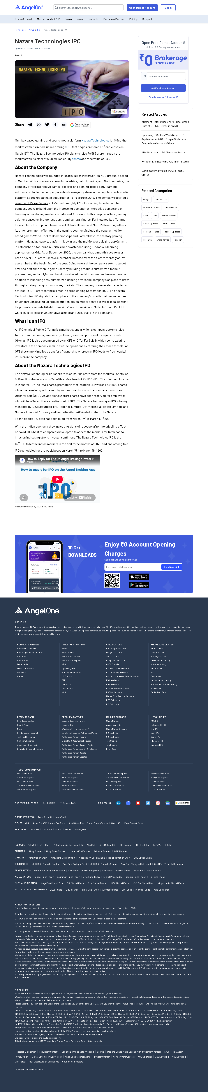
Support (147, 19)
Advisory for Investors (124, 1056)
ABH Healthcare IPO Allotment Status (163, 152)
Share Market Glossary (116, 729)
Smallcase (47, 829)
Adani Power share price (117, 777)
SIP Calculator (113, 656)
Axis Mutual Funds (97, 883)
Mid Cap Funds (142, 889)
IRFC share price (24, 773)
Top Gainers (111, 740)
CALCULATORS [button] (114, 644)
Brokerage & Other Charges (30, 652)
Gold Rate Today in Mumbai (45, 864)
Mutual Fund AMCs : (26, 883)
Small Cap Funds (90, 889)
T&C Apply (178, 1051)
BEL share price (113, 789)
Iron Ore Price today (136, 876)
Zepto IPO (155, 737)
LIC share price (158, 789)
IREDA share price (25, 781)
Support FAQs (69, 803)
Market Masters (169, 215)
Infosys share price (159, 777)
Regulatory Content (48, 1051)
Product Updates (172, 231)
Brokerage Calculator (116, 648)
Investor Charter (102, 1056)
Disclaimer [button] (21, 990)
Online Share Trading (160, 660)
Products (93, 19)
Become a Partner (113, 19)
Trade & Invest (23, 19)
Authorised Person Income (74, 737)
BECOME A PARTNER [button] (72, 717)
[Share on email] (64, 125)
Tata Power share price (72, 789)
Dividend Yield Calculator (117, 668)
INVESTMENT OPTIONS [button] (74, 644)
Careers (21, 676)
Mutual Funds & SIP (48, 19)
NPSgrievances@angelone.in (28, 1027)
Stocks (65, 648)
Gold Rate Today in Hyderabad (136, 864)
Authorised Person (159, 692)
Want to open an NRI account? (163, 97)
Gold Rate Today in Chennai (104, 864)
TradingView (80, 829)
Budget (146, 199)
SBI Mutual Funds (75, 883)
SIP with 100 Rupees (71, 656)
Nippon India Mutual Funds (171, 883)
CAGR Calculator (114, 664)
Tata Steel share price (116, 773)
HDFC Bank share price (72, 773)
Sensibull (34, 829)
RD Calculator (112, 684)
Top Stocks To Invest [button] (29, 769)
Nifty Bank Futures (55, 851)
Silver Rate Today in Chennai (116, 870)
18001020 (50, 803)
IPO (68, 147)
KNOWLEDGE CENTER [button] (162, 644)
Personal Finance (151, 231)
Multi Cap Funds (161, 889)
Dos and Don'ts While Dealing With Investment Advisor (134, 1051)
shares (76, 159)
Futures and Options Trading (164, 684)
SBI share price (69, 785)
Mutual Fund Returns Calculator (120, 696)
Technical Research (26, 737)
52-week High (112, 733)
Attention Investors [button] (27, 904)
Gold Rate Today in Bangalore (168, 864)
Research (147, 239)
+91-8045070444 (65, 1031)
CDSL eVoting (162, 1056)
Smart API (116, 823)
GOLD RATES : (22, 864)
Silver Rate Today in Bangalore (83, 870)
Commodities (161, 199)
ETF (63, 680)
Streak (58, 829)
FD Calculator (112, 680)
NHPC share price (70, 777)
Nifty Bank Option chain (63, 857)
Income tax (156, 688)
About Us (21, 656)
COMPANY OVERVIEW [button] (28, 644)
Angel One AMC (45, 817)
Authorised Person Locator (74, 756)
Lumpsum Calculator (115, 660)
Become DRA (68, 725)
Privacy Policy (70, 1041)
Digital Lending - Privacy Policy (47, 1056)
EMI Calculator (113, 704)
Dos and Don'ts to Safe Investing (78, 1051)
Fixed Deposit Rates (133, 823)
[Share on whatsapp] (39, 125)
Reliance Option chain (119, 857)
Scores (100, 1051)
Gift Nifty (170, 844)
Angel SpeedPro (76, 823)
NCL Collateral (145, 1056)
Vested (68, 829)
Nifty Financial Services (66, 844)
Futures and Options (71, 672)
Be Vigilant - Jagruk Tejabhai (30, 749)
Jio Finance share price (161, 785)
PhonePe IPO (157, 741)
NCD (64, 692)
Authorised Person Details (74, 752)
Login (168, 7)
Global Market (171, 207)
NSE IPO (155, 721)
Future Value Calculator (117, 672)
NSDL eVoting (179, 1056)
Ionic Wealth (60, 817)
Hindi (145, 215)
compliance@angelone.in (90, 1024)
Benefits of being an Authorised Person (80, 733)
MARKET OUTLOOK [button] (116, 717)
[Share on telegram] (30, 125)
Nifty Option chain (38, 857)
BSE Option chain (143, 857)
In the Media (22, 664)
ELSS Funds (56, 889)
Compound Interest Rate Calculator (122, 676)
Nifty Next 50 (88, 844)
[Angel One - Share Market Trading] (29, 7)
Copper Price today (44, 876)
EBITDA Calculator (114, 692)
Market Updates (150, 223)
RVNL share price (70, 781)
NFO (64, 664)
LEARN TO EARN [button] (25, 717)
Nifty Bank (44, 844)
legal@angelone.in (94, 1034)
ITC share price (157, 781)
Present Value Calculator (117, 688)
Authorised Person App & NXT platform (80, 749)
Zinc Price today (91, 876)
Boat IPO (155, 733)
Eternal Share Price (115, 785)
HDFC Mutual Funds (119, 883)
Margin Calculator (114, 652)
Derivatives (156, 676)
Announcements (113, 725)
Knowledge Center (25, 721)
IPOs (155, 215)
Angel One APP (40, 823)
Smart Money (23, 725)
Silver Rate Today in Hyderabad (49, 870)
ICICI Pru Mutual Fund (143, 883)
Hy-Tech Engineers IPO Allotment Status (165, 161)
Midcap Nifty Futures (79, 851)
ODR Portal (20, 1061)
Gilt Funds (127, 889)
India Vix (157, 844)
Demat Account (158, 652)
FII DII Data (111, 749)
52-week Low (112, 737)
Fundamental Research (27, 733)
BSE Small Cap (142, 844)
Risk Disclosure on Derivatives (44, 1061)
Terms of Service (88, 1041)
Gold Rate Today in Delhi (75, 864)
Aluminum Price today (68, 876)
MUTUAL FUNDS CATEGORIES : (31, 889)
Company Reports (25, 740)
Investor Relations (25, 668)
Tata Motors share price (28, 785)
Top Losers (111, 745)
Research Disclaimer (25, 1051)
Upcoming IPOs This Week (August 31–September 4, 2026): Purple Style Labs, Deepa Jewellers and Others (164, 139)
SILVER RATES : (23, 870)
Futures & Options (151, 207)
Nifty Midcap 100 (107, 844)
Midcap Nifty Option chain (91, 857)
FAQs (166, 1051)
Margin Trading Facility (97, 823)
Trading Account (158, 656)
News (80, 19)
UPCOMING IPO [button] (158, 717)
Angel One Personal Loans (77, 1056)
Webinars (21, 672)
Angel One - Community (28, 745)
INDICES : (20, 844)
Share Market (163, 239)
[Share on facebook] (55, 125)
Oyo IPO (154, 729)
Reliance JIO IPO (158, 725)
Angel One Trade (57, 823)
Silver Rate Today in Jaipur (147, 870)
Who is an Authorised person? (75, 729)
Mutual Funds (169, 223)
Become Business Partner (73, 721)
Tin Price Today (157, 876)
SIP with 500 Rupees (71, 660)
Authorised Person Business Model (77, 745)
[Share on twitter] (47, 125)
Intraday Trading (158, 664)
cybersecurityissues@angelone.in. (102, 1031)
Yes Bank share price (26, 789)
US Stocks (67, 676)
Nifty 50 (32, 844)
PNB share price (113, 781)
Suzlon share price (25, 777)
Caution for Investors (72, 1061)
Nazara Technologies (95, 140)
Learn (68, 19)
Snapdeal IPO (157, 745)
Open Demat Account (142, 7)
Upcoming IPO (68, 668)
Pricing (133, 19)
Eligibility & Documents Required (76, 740)
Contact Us (22, 660)
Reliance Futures (102, 851)
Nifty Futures (36, 851)
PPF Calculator (113, 700)
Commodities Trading (161, 680)
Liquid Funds (72, 889)
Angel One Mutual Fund (52, 883)
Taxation (178, 239)
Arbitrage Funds (110, 889)
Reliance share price (160, 773)
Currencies (67, 684)
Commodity (67, 688)
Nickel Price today (112, 876)
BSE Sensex (125, 844)
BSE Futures (120, 851)
